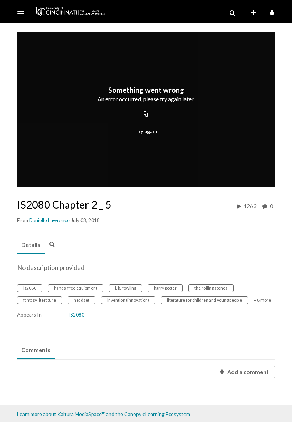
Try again (146, 131)
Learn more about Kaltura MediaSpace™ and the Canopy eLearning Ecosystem (103, 414)
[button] (22, 12)
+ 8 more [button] (262, 300)
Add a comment (247, 371)
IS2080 (76, 315)
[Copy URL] (146, 114)
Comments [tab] (36, 349)
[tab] (31, 245)
